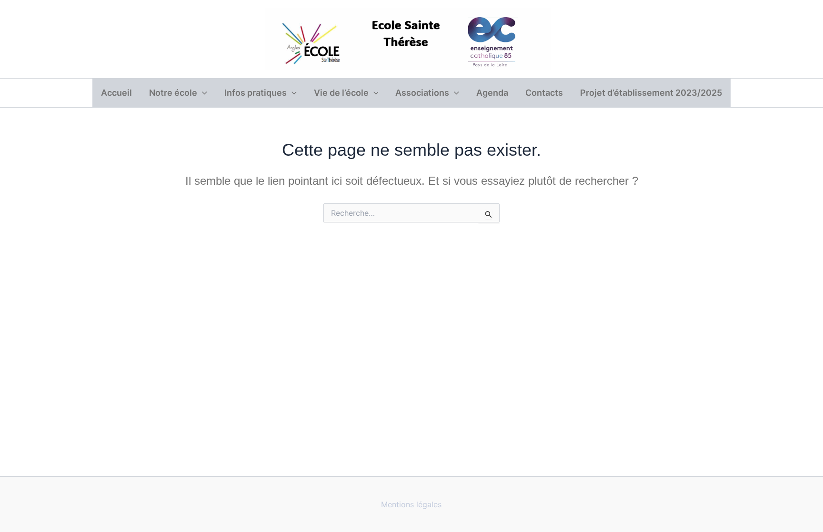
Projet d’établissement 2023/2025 (651, 93)
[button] (202, 93)
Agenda (492, 93)
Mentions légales (411, 504)
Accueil (116, 93)
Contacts (544, 93)
